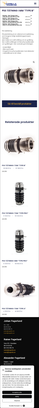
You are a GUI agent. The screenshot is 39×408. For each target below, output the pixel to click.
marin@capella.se (9, 333)
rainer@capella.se (10, 350)
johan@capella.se (9, 331)
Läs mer (4, 171)
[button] (35, 3)
